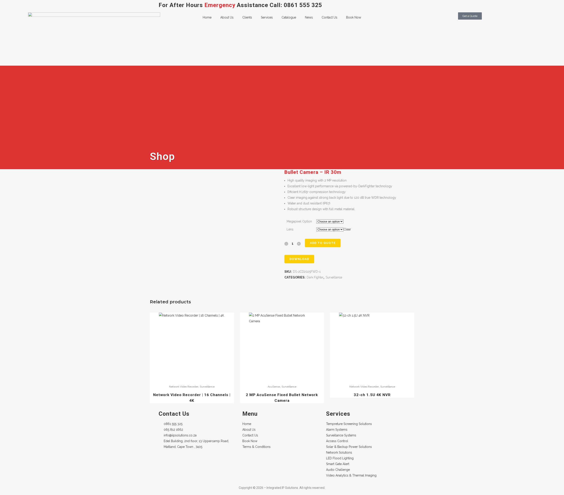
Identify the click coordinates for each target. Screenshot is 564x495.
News (309, 17)
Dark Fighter (315, 277)
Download (299, 259)
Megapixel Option (299, 221)
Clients (247, 17)
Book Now (353, 17)
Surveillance (334, 277)
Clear (347, 229)
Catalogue (289, 17)
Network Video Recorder (183, 386)
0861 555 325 (303, 5)
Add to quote (323, 243)
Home (207, 17)
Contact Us (329, 17)
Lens (290, 229)
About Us (227, 17)
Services (267, 17)
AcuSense (274, 386)
